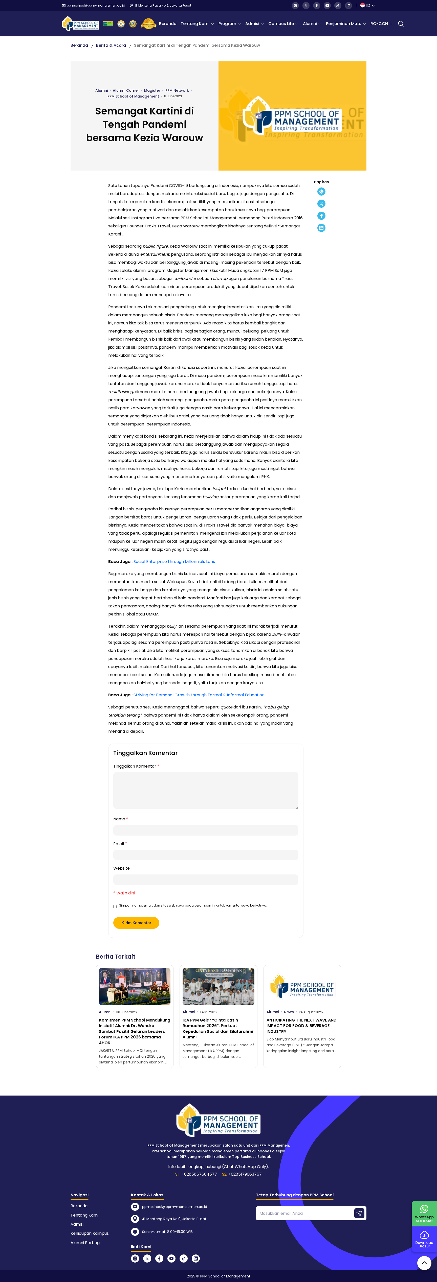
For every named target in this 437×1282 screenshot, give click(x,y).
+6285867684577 (199, 1174)
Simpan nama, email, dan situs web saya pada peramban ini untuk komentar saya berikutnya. (193, 905)
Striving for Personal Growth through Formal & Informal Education (199, 695)
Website (121, 868)
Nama (120, 819)
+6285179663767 (245, 1174)
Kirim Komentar (136, 922)
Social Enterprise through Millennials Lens (174, 561)
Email (120, 844)
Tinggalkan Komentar (136, 766)
